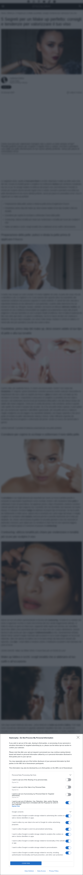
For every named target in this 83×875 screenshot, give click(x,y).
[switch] (68, 779)
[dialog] (41, 804)
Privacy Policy (53, 871)
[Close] (79, 738)
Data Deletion (29, 871)
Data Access (41, 871)
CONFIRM (26, 863)
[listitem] (41, 775)
